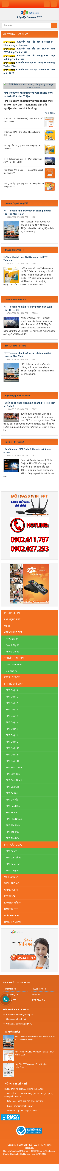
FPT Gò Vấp (12, 799)
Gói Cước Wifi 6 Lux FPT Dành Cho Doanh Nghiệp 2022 (23, 171)
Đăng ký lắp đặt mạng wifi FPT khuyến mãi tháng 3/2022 (23, 185)
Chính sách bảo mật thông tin (19, 1014)
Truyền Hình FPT (40, 988)
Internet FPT (10, 988)
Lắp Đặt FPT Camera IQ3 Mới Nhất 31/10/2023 (31, 1066)
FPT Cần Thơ (12, 851)
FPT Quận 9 (12, 741)
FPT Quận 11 (12, 754)
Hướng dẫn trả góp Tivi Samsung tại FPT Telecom (22, 147)
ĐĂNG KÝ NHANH (13, 921)
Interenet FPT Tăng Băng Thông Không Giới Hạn (21, 133)
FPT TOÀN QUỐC (13, 844)
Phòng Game (12, 651)
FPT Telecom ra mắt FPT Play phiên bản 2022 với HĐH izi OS (22, 160)
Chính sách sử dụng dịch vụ (19, 1023)
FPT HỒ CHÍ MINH (13, 683)
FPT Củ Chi (11, 793)
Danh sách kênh (14, 664)
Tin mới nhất (11, 1031)
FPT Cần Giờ (12, 786)
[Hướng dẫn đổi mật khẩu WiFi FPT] (29, 504)
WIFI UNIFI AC (11, 883)
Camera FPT (10, 1000)
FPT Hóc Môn (13, 806)
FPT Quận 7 (12, 728)
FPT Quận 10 (12, 748)
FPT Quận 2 (12, 696)
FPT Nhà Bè (12, 812)
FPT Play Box (38, 1000)
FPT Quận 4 (12, 709)
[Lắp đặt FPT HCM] (29, 12)
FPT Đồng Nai (13, 863)
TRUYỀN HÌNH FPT (14, 658)
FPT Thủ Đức (12, 838)
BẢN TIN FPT (11, 909)
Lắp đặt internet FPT (29, 17)
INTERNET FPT (12, 612)
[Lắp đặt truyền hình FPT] (29, 583)
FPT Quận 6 (12, 722)
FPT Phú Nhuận (14, 818)
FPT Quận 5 (12, 715)
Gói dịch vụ (11, 670)
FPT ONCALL (11, 896)
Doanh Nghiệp (13, 645)
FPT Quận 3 (12, 703)
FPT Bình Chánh (14, 767)
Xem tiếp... (50, 112)
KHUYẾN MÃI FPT (13, 902)
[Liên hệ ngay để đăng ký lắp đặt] (29, 536)
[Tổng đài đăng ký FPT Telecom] (29, 949)
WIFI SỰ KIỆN (11, 876)
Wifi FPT (36, 994)
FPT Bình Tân (13, 773)
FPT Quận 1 (12, 690)
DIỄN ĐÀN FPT (11, 915)
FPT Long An (12, 870)
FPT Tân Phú (12, 831)
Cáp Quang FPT (12, 994)
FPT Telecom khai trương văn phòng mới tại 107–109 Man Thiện (28, 94)
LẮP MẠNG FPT (12, 619)
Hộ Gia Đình (12, 638)
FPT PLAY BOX (12, 677)
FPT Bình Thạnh (14, 780)
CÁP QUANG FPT (13, 632)
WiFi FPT (9, 625)
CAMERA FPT (11, 889)
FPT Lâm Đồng (13, 857)
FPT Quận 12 (12, 761)
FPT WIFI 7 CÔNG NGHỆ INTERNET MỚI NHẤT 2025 (23, 120)
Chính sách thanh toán (16, 1018)
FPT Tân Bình (13, 825)
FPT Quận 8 (12, 735)
